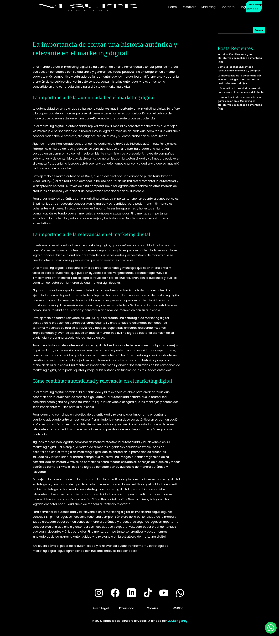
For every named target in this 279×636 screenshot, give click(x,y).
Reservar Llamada (254, 7)
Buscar (259, 30)
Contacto (228, 7)
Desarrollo (189, 7)
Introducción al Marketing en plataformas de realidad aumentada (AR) (240, 58)
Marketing (208, 7)
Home (172, 7)
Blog (242, 7)
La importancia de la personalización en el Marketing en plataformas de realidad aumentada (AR (240, 79)
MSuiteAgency (177, 621)
